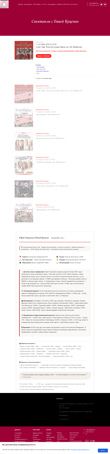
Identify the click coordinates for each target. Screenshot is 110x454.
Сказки (72, 439)
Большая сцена (47, 78)
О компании (18, 433)
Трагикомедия (50, 437)
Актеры (35, 437)
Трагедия (59, 435)
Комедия (48, 433)
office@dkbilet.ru (94, 3)
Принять (102, 450)
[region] (55, 448)
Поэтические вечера (76, 441)
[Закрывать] (108, 443)
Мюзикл (59, 433)
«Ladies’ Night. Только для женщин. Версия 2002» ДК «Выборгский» (59, 47)
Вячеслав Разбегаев (43, 71)
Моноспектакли (74, 433)
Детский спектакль (49, 440)
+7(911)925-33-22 (94, 5)
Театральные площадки (37, 440)
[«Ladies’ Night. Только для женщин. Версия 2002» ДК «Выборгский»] (24, 50)
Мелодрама (60, 437)
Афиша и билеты (38, 433)
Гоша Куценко (41, 67)
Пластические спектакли (74, 436)
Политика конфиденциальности (80, 449)
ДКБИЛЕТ (18, 430)
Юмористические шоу (62, 440)
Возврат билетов (20, 441)
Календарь (36, 435)
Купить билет (43, 56)
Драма (48, 435)
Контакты (17, 435)
